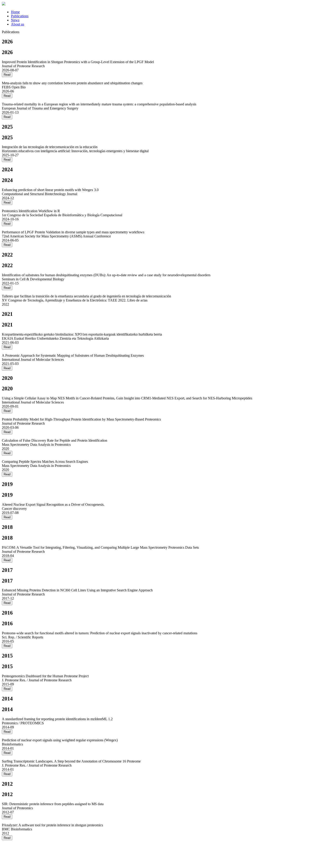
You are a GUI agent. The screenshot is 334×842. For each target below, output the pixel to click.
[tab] (171, 12)
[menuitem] (15, 12)
